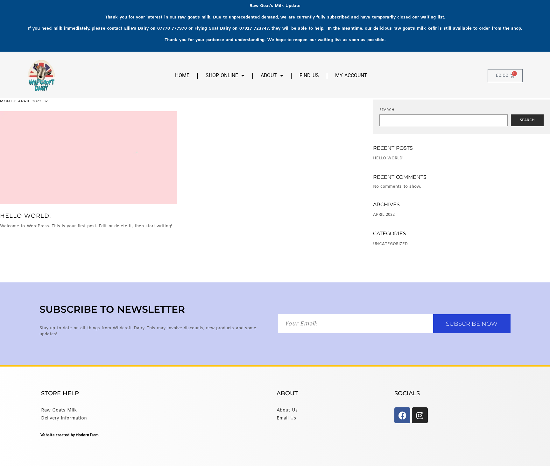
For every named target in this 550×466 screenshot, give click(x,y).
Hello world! (25, 215)
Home (182, 75)
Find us (309, 75)
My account (351, 75)
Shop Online (222, 75)
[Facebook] (402, 415)
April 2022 (384, 214)
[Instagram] (420, 415)
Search (386, 110)
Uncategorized (390, 244)
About (269, 75)
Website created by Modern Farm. (70, 435)
